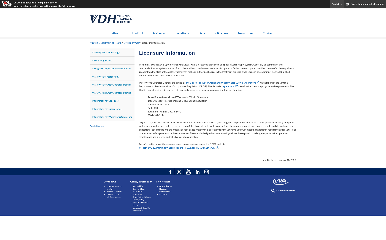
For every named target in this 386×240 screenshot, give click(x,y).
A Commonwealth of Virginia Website (35, 2)
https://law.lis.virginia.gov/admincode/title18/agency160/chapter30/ (177, 147)
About (116, 33)
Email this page (97, 126)
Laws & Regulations (102, 60)
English (337, 4)
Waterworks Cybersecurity (105, 76)
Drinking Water (112, 18)
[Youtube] (189, 171)
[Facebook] (170, 171)
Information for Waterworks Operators (112, 116)
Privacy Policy (138, 200)
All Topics (163, 194)
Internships (137, 194)
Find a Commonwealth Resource (367, 4)
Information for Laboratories (107, 109)
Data (202, 33)
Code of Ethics (139, 189)
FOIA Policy (137, 191)
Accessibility (138, 186)
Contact (268, 33)
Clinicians (221, 33)
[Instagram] (207, 171)
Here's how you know (67, 6)
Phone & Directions (114, 191)
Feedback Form (113, 194)
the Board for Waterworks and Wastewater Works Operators (221, 82)
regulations (228, 86)
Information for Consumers (106, 100)
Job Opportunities (114, 197)
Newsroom (245, 33)
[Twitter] (180, 171)
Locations (182, 33)
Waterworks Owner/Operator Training (111, 84)
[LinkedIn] (198, 171)
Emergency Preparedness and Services (111, 68)
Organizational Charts (142, 197)
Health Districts (165, 186)
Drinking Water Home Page (106, 52)
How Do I (137, 33)
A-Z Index (159, 33)
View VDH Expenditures (285, 190)
